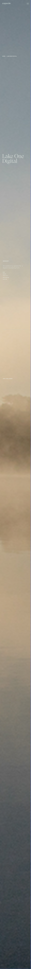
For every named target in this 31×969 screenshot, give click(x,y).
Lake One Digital (12, 56)
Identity (5, 275)
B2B (4, 272)
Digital (5, 279)
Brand (4, 273)
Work (3, 56)
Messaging (6, 277)
